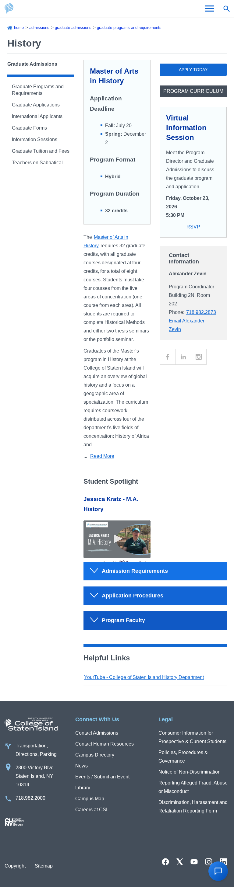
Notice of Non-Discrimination (189, 771)
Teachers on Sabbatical (37, 162)
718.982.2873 (201, 312)
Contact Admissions (96, 733)
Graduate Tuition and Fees (40, 151)
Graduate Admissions (73, 27)
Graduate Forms (29, 127)
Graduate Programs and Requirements (129, 27)
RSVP (193, 226)
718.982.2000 (30, 798)
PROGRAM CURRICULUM (193, 91)
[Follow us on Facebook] (165, 862)
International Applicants (37, 116)
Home (19, 27)
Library (82, 787)
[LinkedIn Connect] (183, 356)
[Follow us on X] (180, 862)
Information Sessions (34, 139)
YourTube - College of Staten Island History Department (144, 677)
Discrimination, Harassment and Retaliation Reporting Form (193, 806)
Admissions (39, 27)
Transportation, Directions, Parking (36, 750)
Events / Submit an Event (102, 776)
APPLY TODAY (193, 69)
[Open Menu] (209, 8)
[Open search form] (226, 8)
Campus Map (89, 798)
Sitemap (44, 865)
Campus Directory (94, 754)
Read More (102, 456)
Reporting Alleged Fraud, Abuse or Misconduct (193, 787)
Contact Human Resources (104, 743)
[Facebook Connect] (167, 356)
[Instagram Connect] (198, 356)
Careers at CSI (91, 809)
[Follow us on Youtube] (194, 862)
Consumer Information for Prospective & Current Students (192, 737)
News (81, 765)
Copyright (15, 865)
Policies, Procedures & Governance (183, 757)
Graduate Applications (36, 104)
